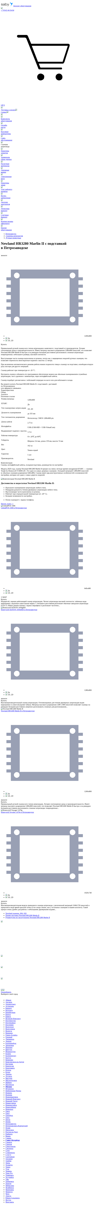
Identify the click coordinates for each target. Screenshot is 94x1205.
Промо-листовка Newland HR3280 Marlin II (22, 915)
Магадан (9, 1078)
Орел (8, 1113)
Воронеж (9, 1033)
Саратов (9, 1144)
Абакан (8, 1000)
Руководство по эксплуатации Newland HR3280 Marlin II (28, 917)
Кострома (9, 1064)
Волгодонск (10, 1029)
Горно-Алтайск (11, 1035)
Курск (8, 1072)
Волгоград (10, 1027)
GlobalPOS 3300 (14, 508)
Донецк (8, 1041)
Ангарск (9, 1002)
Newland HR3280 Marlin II (18, 711)
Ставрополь (10, 1153)
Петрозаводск (11, 1124)
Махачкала (10, 1085)
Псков (8, 1128)
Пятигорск (10, 1130)
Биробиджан (10, 1012)
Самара (8, 1138)
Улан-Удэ (9, 1173)
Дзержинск (10, 1039)
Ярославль (10, 1202)
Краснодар (10, 1066)
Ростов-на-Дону (12, 1132)
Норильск (9, 1109)
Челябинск (10, 1188)
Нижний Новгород (13, 1099)
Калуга (8, 1058)
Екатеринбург (11, 1043)
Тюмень (9, 1171)
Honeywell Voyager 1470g (17, 812)
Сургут (8, 1155)
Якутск (8, 1200)
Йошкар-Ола (10, 1052)
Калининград (11, 1056)
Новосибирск (11, 1107)
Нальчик (9, 1095)
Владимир (10, 1025)
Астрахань (10, 1006)
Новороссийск (11, 1105)
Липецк (9, 1074)
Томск (8, 1167)
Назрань (9, 1093)
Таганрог (9, 1159)
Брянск (8, 1017)
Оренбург (9, 1115)
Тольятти (9, 1165)
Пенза (8, 1120)
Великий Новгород (13, 1019)
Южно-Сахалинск (13, 1198)
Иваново (9, 1047)
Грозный (9, 1037)
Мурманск (10, 1089)
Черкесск (9, 1192)
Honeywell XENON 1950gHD (19, 610)
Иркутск (9, 1050)
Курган (8, 1070)
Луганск (9, 1076)
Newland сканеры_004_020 (16, 913)
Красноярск (10, 1068)
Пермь (8, 1122)
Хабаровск (10, 1181)
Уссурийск (10, 1177)
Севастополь (10, 1146)
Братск (8, 1014)
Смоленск (9, 1148)
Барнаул (9, 1008)
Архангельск (11, 1004)
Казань (8, 1054)
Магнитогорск (11, 1080)
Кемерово (9, 1060)
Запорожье (10, 1045)
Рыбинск (9, 1134)
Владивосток (11, 1021)
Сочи (8, 1151)
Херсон (8, 1184)
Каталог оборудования (22, 6)
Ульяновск (10, 1175)
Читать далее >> (7, 504)
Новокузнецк (11, 1103)
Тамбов (8, 1161)
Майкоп (9, 1082)
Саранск (9, 1142)
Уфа (7, 1179)
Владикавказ (10, 1023)
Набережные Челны (13, 1091)
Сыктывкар (10, 1157)
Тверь (8, 1163)
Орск (8, 1118)
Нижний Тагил (11, 1101)
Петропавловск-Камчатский (17, 1126)
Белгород (9, 1010)
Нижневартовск (12, 1097)
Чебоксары (10, 1186)
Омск (8, 1111)
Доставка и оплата (8, 110)
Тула (7, 1169)
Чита (7, 1194)
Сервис (4, 112)
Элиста (8, 1196)
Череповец (10, 1190)
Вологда (9, 1031)
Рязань (8, 1136)
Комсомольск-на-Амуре (15, 1062)
